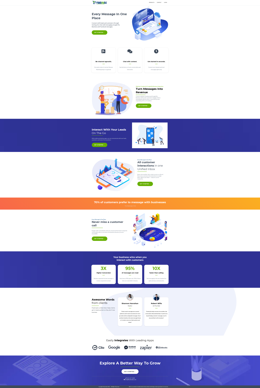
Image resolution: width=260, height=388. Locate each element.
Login (165, 2)
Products (151, 2)
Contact (159, 2)
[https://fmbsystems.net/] (100, 2)
